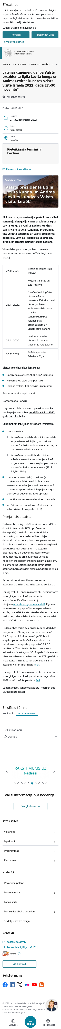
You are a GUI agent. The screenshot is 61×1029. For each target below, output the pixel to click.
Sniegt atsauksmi (30, 806)
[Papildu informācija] (19, 953)
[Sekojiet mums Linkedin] (12, 984)
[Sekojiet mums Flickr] (26, 985)
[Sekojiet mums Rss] (41, 984)
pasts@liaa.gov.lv (16, 941)
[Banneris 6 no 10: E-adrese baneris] (30, 771)
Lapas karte (10, 902)
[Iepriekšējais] (7, 771)
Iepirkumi (9, 841)
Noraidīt (16, 34)
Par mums (10, 860)
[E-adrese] (9, 954)
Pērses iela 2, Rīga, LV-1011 (22, 947)
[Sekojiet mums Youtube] (34, 985)
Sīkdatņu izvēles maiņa (17, 921)
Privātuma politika (14, 883)
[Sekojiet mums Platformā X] (19, 984)
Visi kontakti (19, 964)
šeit (37, 664)
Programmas (11, 850)
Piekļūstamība (12, 892)
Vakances (9, 831)
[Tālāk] (54, 771)
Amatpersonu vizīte (27, 713)
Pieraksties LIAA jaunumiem (19, 911)
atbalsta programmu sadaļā (29, 604)
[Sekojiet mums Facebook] (5, 984)
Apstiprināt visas (45, 34)
